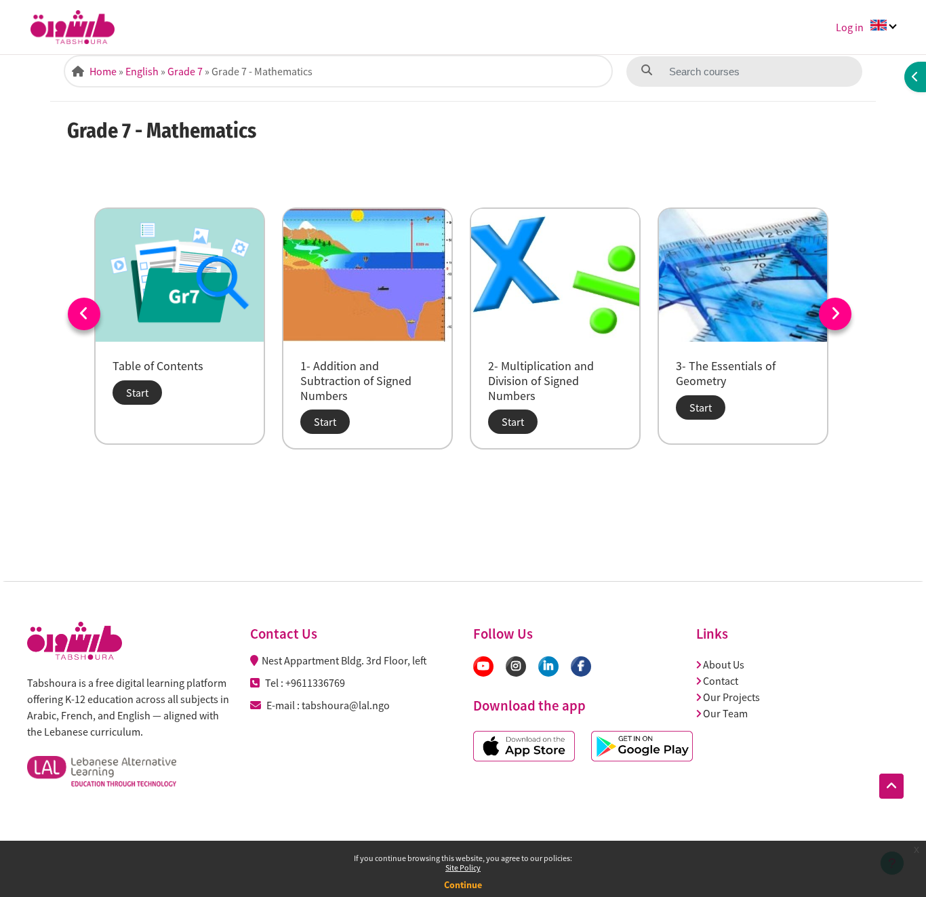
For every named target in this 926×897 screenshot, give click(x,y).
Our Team (725, 713)
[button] (891, 786)
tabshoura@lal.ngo (346, 705)
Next (835, 314)
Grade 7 (185, 71)
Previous (84, 314)
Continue (463, 885)
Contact (720, 680)
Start (137, 392)
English (142, 71)
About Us (723, 664)
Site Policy (463, 867)
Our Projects (731, 697)
